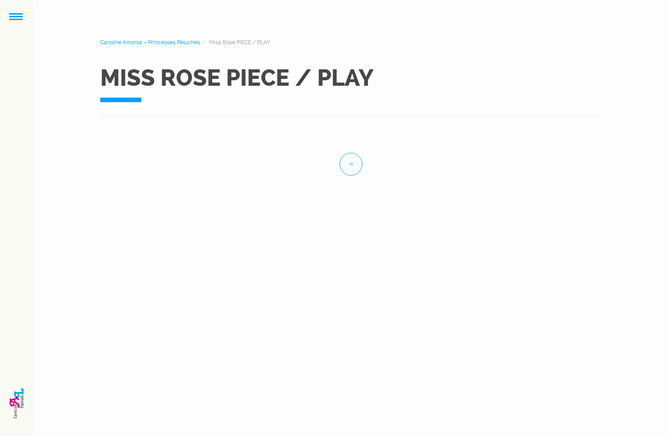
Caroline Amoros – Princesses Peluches (150, 42)
